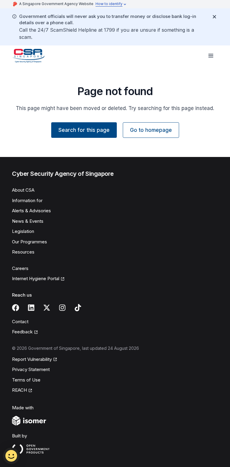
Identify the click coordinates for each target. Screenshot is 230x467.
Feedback (22, 332)
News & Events (27, 221)
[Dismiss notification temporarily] (214, 17)
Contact (20, 321)
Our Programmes (29, 242)
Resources (23, 252)
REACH (19, 390)
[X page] (46, 307)
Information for (27, 200)
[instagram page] (62, 307)
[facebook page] (15, 307)
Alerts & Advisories (31, 210)
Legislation (23, 231)
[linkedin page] (31, 307)
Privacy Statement (31, 369)
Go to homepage (151, 130)
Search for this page (84, 130)
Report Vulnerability (32, 359)
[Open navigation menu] (211, 55)
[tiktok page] (77, 307)
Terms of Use (26, 380)
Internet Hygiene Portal (35, 278)
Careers (20, 268)
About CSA (23, 190)
